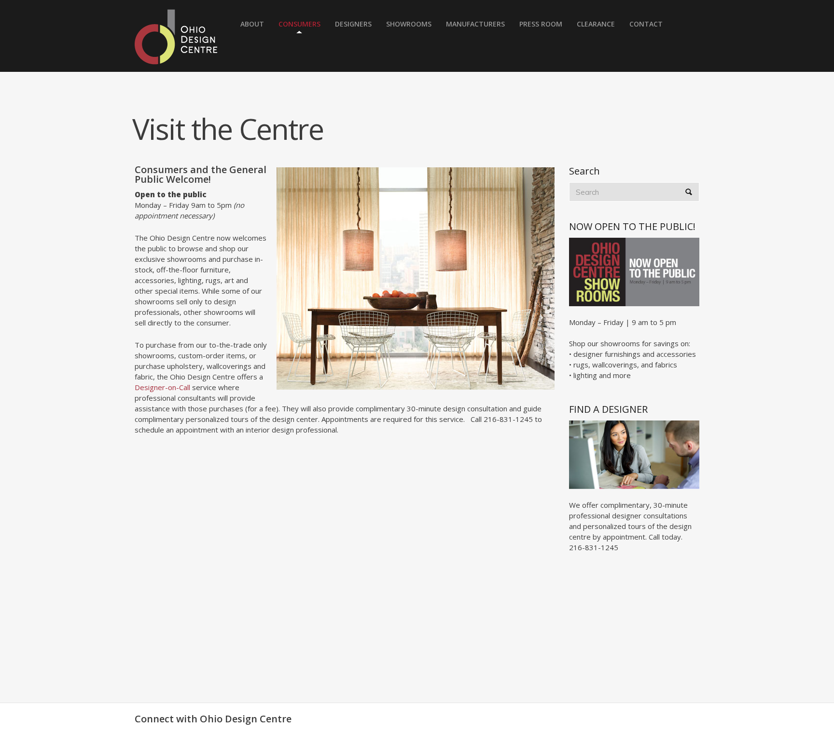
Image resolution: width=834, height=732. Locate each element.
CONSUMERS (299, 23)
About (252, 23)
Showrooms (408, 23)
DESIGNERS (353, 23)
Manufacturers (475, 23)
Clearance (596, 23)
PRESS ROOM (540, 23)
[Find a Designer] (634, 454)
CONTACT (646, 23)
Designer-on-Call (163, 387)
